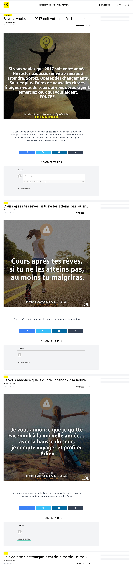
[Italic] (27, 182)
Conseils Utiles (45, 5)
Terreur (65, 5)
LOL (54, 5)
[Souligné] (30, 182)
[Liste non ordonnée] (37, 182)
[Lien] (45, 182)
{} (47, 181)
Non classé (8, 15)
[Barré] (32, 182)
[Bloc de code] (42, 182)
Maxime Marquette (9, 22)
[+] (50, 181)
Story (59, 5)
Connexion (21, 170)
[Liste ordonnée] (35, 182)
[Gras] (25, 182)
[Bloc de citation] (40, 182)
